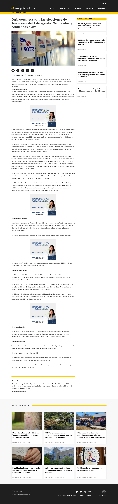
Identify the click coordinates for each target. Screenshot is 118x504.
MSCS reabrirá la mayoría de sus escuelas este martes (89, 469)
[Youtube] (102, 3)
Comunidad (102, 8)
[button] (13, 70)
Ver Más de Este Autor (18, 391)
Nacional (89, 8)
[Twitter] (106, 3)
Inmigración (64, 8)
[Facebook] (96, 3)
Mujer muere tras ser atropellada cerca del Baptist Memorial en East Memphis (91, 90)
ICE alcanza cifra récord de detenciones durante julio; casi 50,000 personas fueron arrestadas (91, 58)
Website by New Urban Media (21, 494)
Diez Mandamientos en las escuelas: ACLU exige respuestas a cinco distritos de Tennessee (91, 74)
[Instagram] (99, 3)
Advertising (102, 495)
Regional (77, 8)
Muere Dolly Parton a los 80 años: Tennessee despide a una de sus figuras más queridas (89, 26)
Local (52, 8)
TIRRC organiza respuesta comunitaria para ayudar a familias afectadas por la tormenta (91, 42)
